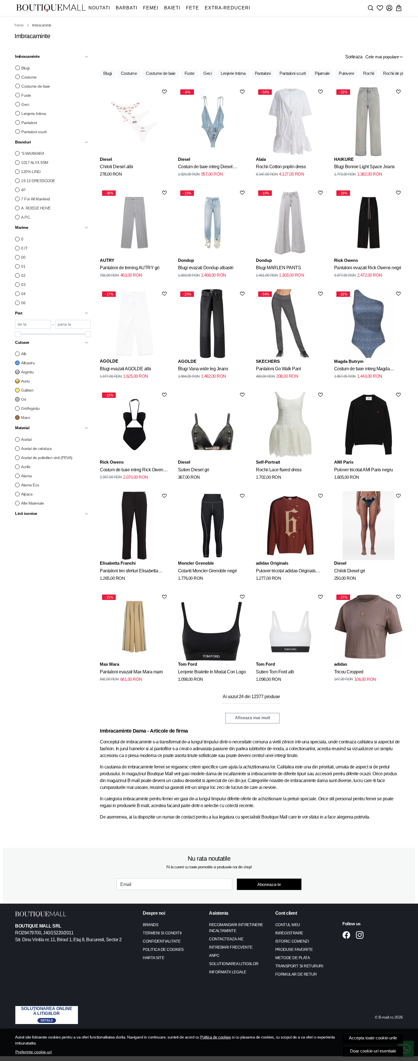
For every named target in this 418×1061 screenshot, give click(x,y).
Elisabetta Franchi (118, 563)
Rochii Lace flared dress (278, 469)
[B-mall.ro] (51, 8)
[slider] (18, 334)
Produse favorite (294, 949)
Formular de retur (296, 974)
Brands (150, 924)
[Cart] (399, 8)
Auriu (25, 381)
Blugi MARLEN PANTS (278, 267)
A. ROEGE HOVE (36, 208)
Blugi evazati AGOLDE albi (125, 368)
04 (23, 293)
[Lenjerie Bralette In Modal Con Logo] (212, 626)
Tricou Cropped (348, 671)
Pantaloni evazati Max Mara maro (131, 671)
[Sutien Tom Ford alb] (290, 626)
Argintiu (27, 372)
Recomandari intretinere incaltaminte (236, 927)
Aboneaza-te (269, 884)
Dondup (186, 260)
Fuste (26, 95)
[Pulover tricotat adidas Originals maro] (290, 525)
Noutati (99, 7)
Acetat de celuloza (36, 448)
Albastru (28, 363)
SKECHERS (268, 361)
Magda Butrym (348, 361)
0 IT (24, 248)
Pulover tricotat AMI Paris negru (363, 469)
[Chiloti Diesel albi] (134, 121)
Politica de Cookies (163, 949)
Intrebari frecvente (231, 947)
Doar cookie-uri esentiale (373, 1051)
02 (23, 275)
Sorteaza (353, 56)
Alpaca (26, 494)
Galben (27, 390)
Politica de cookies (215, 1037)
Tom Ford (187, 664)
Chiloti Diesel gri (349, 570)
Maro (25, 417)
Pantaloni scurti (34, 131)
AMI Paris (343, 462)
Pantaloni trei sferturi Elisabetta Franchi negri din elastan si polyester (134, 571)
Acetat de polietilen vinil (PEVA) (47, 457)
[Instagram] (361, 935)
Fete (192, 7)
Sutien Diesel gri (193, 469)
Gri (23, 399)
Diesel (106, 159)
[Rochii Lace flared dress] (290, 424)
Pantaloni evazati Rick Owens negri (367, 267)
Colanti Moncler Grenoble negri (207, 570)
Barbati (126, 7)
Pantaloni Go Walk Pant (278, 368)
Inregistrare (289, 933)
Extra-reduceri (227, 7)
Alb (23, 353)
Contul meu (287, 924)
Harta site (153, 957)
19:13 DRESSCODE (38, 180)
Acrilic (26, 466)
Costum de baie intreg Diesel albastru (205, 167)
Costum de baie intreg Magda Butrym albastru (362, 369)
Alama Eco (30, 485)
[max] (73, 324)
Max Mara (109, 664)
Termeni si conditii (162, 933)
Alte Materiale (32, 503)
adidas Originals (272, 563)
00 (23, 257)
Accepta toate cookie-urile (373, 1038)
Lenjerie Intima (33, 113)
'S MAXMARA (32, 153)
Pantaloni (29, 122)
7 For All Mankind (35, 199)
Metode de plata (292, 957)
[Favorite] (380, 8)
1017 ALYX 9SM (34, 162)
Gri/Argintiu (30, 408)
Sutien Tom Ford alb (275, 671)
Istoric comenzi (292, 941)
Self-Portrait (268, 462)
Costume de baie (35, 86)
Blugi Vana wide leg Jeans (203, 368)
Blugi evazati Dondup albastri (205, 267)
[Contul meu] (389, 8)
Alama (26, 476)
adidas (340, 664)
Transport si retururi (299, 966)
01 (23, 266)
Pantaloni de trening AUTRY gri (129, 267)
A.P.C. (26, 217)
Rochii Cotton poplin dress (281, 166)
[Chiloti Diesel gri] (368, 525)
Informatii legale (227, 972)
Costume (29, 77)
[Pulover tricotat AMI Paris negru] (368, 424)
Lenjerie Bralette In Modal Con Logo (212, 671)
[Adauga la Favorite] (164, 91)
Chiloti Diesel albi (116, 166)
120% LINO (31, 171)
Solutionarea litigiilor (233, 963)
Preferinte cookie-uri (33, 1052)
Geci (25, 104)
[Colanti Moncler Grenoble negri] (212, 525)
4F (23, 190)
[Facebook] (347, 935)
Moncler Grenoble (196, 563)
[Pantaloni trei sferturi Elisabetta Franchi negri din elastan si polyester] (134, 525)
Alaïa (261, 159)
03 (23, 284)
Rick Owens (346, 260)
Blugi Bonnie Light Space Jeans (364, 166)
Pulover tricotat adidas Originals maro (286, 571)
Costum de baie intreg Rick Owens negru (132, 470)
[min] (33, 324)
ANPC (214, 955)
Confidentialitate (162, 941)
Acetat (26, 439)
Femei (150, 7)
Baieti (172, 7)
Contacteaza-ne (226, 939)
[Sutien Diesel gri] (212, 424)
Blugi (25, 68)
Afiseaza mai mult (252, 717)
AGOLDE (109, 361)
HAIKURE (344, 159)
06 (23, 303)
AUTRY (107, 260)
